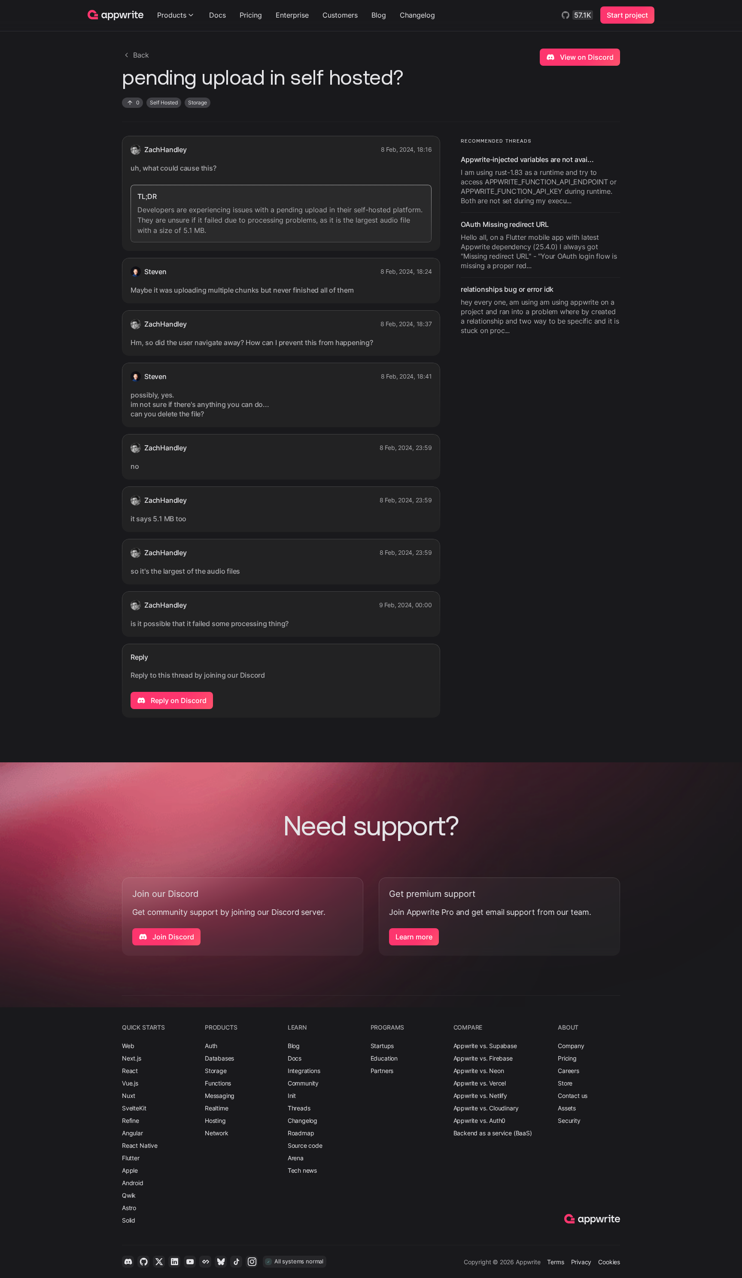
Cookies (609, 1262)
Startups (382, 1045)
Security (569, 1120)
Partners (382, 1070)
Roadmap (301, 1133)
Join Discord (172, 937)
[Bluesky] (221, 1262)
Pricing (251, 15)
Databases (219, 1058)
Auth (211, 1045)
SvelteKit (134, 1108)
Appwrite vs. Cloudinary (486, 1108)
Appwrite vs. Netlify (480, 1095)
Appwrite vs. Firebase (483, 1058)
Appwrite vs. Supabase (485, 1045)
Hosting (215, 1120)
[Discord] (128, 1262)
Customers (340, 15)
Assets (567, 1108)
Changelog (417, 15)
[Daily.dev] (205, 1262)
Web (128, 1045)
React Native (140, 1145)
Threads (299, 1108)
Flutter (131, 1158)
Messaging (219, 1095)
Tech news (302, 1170)
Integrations (304, 1070)
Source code (305, 1145)
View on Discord (586, 57)
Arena (296, 1158)
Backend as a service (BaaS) (492, 1133)
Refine (130, 1120)
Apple (130, 1170)
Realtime (216, 1108)
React (130, 1070)
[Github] (143, 1262)
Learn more (413, 937)
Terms (555, 1262)
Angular (132, 1133)
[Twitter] (159, 1262)
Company (571, 1045)
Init (292, 1095)
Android (132, 1182)
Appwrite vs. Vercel (479, 1083)
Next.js (131, 1058)
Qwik (129, 1195)
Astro (129, 1207)
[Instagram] (252, 1262)
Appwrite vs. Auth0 (479, 1120)
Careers (568, 1070)
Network (216, 1133)
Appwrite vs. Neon (478, 1070)
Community (303, 1083)
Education (384, 1058)
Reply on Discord (178, 700)
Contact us (572, 1095)
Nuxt (128, 1095)
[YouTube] (190, 1262)
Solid (128, 1220)
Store (565, 1083)
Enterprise (292, 15)
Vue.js (130, 1083)
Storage (216, 1070)
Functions (218, 1083)
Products (171, 15)
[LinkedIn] (174, 1262)
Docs (217, 15)
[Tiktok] (236, 1262)
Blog (378, 15)
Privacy (581, 1262)
